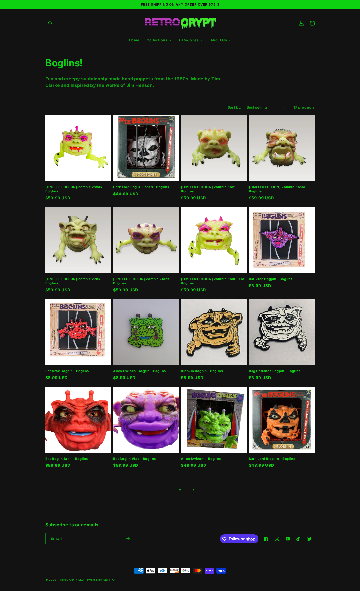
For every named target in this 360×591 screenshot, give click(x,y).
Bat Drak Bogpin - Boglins (67, 371)
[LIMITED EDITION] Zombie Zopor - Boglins (278, 189)
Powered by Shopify (100, 579)
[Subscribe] (127, 538)
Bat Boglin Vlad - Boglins (134, 459)
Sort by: (235, 107)
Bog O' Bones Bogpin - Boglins (274, 371)
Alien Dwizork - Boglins (201, 459)
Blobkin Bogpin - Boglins (202, 371)
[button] (50, 23)
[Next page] (193, 490)
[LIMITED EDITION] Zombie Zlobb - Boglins (142, 281)
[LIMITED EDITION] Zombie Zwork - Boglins (75, 189)
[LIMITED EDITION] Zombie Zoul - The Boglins (213, 281)
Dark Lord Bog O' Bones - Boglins (141, 187)
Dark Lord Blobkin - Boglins (272, 459)
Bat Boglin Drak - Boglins (66, 459)
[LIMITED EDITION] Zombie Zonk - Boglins (74, 281)
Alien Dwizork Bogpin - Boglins (139, 371)
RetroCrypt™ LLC (71, 579)
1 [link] (167, 490)
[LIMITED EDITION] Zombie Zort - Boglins (209, 189)
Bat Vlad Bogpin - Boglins (270, 279)
